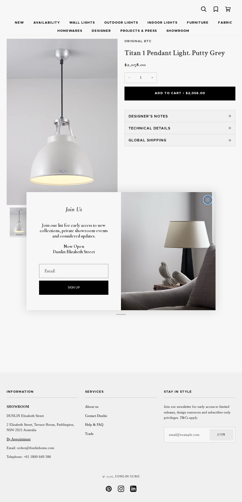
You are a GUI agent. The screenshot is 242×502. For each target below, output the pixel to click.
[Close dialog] (208, 200)
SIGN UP (74, 287)
